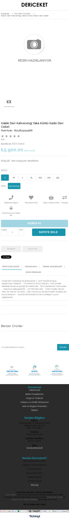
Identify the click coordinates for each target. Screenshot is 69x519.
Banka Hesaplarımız (35, 394)
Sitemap (34, 485)
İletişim (34, 410)
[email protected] (34, 448)
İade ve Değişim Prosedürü (34, 406)
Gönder (63, 347)
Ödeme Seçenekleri (52, 267)
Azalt (3, 230)
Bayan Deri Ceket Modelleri (25, 499)
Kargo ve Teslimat (34, 398)
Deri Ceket (11, 494)
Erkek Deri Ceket (55, 497)
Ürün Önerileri (33, 272)
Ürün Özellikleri (10, 267)
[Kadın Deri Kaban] (34, 377)
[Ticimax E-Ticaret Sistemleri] (34, 516)
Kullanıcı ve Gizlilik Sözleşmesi (35, 402)
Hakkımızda (34, 390)
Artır (21, 230)
